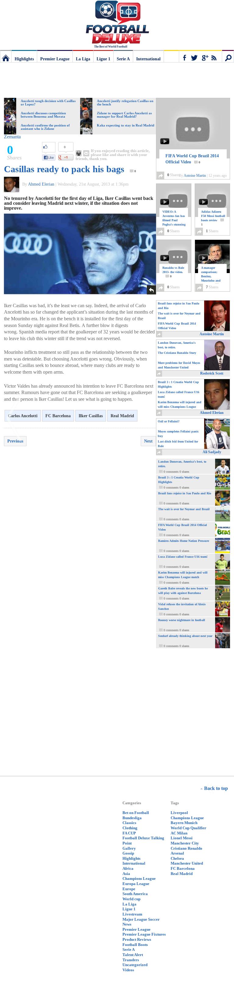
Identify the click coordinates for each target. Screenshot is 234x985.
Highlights (24, 59)
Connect (200, 56)
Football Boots (135, 944)
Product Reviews (136, 939)
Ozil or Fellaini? (168, 421)
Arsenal (177, 853)
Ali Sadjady (212, 452)
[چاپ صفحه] (79, 153)
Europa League (135, 883)
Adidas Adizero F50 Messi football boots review (213, 218)
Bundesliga (132, 818)
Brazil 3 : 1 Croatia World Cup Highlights (178, 384)
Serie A (123, 59)
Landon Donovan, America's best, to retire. (177, 345)
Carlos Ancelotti (22, 416)
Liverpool (179, 812)
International (148, 59)
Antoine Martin (195, 175)
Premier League (54, 59)
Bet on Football (135, 812)
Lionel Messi (182, 838)
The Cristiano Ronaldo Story (177, 352)
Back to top (216, 788)
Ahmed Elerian (41, 184)
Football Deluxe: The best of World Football (5, 56)
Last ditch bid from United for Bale (178, 444)
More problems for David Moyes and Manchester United (179, 365)
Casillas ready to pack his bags (64, 169)
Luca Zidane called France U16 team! (178, 394)
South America (135, 893)
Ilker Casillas (91, 416)
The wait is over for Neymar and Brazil (179, 316)
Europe (128, 889)
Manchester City (185, 843)
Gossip (128, 853)
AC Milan (179, 833)
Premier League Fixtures (144, 934)
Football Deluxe (117, 23)
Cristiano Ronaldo (186, 848)
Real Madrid (122, 416)
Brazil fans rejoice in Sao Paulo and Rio (178, 306)
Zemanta (12, 136)
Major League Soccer (141, 919)
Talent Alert (132, 954)
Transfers (130, 960)
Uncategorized (134, 964)
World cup (131, 899)
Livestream (132, 914)
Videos (128, 970)
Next (148, 441)
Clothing (129, 828)
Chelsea (177, 858)
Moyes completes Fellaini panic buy (178, 434)
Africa (127, 868)
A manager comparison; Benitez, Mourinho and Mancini (211, 276)
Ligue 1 (103, 59)
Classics (129, 822)
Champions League (139, 878)
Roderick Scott (211, 373)
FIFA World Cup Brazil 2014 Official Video (192, 159)
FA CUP (129, 833)
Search (228, 56)
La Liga (83, 59)
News (126, 924)
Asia (126, 873)
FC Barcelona (58, 416)
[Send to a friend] (86, 153)
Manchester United (187, 863)
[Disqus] (80, 538)
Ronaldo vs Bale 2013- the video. (173, 272)
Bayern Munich (184, 822)
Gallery (129, 848)
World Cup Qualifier (188, 828)
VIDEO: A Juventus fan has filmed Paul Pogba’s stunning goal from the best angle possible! (174, 224)
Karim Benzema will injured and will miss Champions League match (179, 404)
